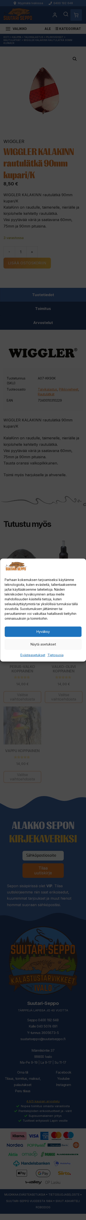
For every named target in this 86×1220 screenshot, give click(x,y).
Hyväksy (43, 631)
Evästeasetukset (32, 655)
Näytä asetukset (43, 644)
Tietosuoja (55, 655)
